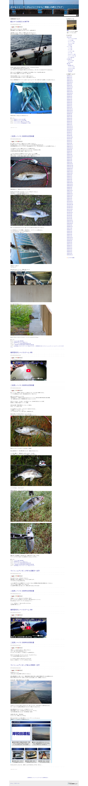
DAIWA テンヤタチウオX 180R (19, 119)
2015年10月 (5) (69, 239)
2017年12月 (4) (69, 201)
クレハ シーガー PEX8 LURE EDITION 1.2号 (22, 343)
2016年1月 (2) (69, 235)
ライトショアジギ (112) (72, 38)
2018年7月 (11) (69, 190)
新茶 (68, 30)
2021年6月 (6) (69, 135)
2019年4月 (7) (69, 176)
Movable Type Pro (73, 783)
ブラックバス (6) (71, 43)
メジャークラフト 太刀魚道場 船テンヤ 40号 (22, 123)
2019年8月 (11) (69, 170)
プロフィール (16, 783)
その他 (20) (70, 71)
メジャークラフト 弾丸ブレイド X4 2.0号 (21, 121)
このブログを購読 (71, 257)
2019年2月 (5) (69, 179)
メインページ (34, 777)
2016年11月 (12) (70, 221)
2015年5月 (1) (69, 246)
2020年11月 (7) (69, 146)
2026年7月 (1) (69, 77)
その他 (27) (70, 44)
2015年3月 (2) (69, 250)
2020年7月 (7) (69, 152)
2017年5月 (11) (69, 212)
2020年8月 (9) (69, 151)
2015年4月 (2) (69, 248)
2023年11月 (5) (69, 91)
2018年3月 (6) (69, 196)
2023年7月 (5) (69, 97)
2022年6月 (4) (69, 118)
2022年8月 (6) (69, 115)
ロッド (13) (70, 49)
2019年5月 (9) (69, 174)
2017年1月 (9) (69, 218)
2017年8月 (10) (69, 207)
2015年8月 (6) (69, 242)
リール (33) (70, 48)
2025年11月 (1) (69, 80)
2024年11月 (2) (69, 86)
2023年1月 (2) (69, 107)
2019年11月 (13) (70, 165)
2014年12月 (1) (69, 254)
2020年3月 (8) (69, 159)
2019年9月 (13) (69, 168)
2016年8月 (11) (69, 226)
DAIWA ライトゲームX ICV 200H (20, 120)
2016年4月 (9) (69, 232)
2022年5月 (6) (69, 119)
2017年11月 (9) (69, 203)
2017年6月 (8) (69, 210)
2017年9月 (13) (69, 206)
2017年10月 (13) (70, 204)
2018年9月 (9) (69, 187)
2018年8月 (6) (69, 188)
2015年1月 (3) (69, 253)
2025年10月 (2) (69, 82)
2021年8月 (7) (69, 132)
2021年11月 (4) (69, 127)
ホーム (12, 783)
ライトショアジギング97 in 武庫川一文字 (25, 571)
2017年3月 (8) (69, 215)
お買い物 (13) (70, 70)
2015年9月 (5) (69, 240)
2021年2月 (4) (69, 141)
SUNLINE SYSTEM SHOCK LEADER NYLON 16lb (24, 344)
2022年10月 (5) (69, 112)
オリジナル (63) (71, 60)
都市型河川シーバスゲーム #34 (21, 610)
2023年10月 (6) (69, 93)
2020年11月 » (45, 777)
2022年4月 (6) (69, 121)
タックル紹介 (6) (71, 57)
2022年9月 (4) (69, 113)
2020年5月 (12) (69, 155)
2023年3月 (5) (69, 104)
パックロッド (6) (71, 51)
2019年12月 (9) (69, 163)
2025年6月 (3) (69, 85)
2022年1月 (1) (69, 124)
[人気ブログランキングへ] (20, 27)
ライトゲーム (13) (71, 41)
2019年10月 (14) (70, 166)
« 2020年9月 (29, 777)
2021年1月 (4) (69, 143)
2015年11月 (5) (69, 237)
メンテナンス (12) (71, 66)
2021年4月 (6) (69, 138)
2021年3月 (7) (69, 140)
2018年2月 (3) (69, 198)
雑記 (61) (68, 63)
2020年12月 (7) (69, 144)
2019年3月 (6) (69, 177)
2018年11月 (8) (69, 184)
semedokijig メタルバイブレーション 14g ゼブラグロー (24, 346)
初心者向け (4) (70, 65)
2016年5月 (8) (69, 231)
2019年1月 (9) (69, 181)
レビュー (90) (69, 46)
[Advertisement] (37, 131)
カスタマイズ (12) (71, 68)
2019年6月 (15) (69, 173)
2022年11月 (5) (69, 110)
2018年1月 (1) (69, 199)
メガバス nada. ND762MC (19, 341)
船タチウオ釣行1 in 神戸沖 (20, 21)
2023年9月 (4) (69, 94)
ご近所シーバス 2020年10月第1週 (22, 642)
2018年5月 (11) (69, 193)
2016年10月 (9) (69, 223)
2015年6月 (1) (69, 245)
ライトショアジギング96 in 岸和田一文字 (25, 665)
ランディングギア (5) (72, 55)
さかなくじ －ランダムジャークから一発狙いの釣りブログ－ (37, 7)
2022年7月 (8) (69, 116)
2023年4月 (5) (69, 102)
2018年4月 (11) (69, 195)
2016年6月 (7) (69, 229)
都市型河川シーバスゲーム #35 (21, 352)
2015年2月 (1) (69, 251)
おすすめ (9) (70, 62)
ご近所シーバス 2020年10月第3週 (22, 385)
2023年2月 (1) (69, 105)
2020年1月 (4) (69, 162)
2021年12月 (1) (69, 126)
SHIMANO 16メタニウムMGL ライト (21, 342)
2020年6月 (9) (69, 154)
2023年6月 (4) (69, 99)
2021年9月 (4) (69, 130)
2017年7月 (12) (69, 209)
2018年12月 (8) (69, 182)
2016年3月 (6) (69, 234)
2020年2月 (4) (69, 160)
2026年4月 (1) (69, 79)
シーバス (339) (70, 40)
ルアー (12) (70, 52)
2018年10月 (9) (69, 185)
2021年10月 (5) (69, 129)
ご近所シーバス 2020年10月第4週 (22, 136)
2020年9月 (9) (69, 149)
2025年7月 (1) (69, 83)
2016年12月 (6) (69, 220)
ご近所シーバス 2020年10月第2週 (22, 591)
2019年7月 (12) (69, 171)
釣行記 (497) (69, 37)
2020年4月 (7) (69, 157)
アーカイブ (40, 777)
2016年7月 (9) (69, 228)
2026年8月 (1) (69, 75)
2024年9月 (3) (69, 88)
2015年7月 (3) (69, 243)
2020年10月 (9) (69, 148)
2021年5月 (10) (69, 137)
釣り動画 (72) (69, 59)
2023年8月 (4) (69, 96)
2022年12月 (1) (69, 108)
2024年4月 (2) (69, 90)
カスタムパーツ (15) (71, 54)
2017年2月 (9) (69, 217)
